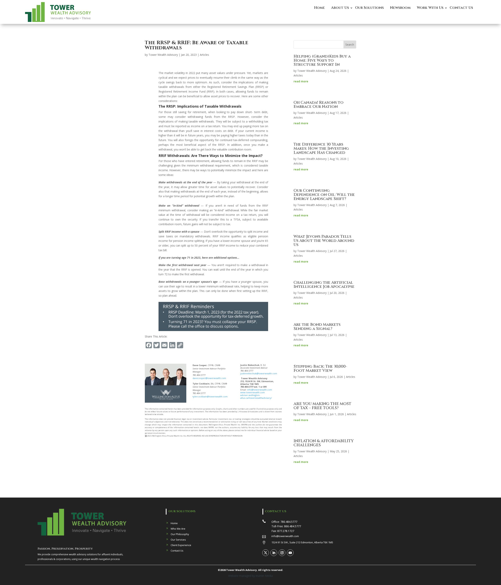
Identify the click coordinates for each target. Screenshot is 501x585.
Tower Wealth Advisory (163, 55)
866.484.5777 (292, 526)
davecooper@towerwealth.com (209, 378)
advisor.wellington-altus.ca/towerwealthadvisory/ (256, 396)
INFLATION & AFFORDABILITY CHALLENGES (324, 443)
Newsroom (400, 7)
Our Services (178, 539)
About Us (340, 7)
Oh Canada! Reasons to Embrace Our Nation (318, 104)
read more (301, 81)
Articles (204, 55)
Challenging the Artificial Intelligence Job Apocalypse (324, 284)
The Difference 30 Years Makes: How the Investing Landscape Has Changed (321, 148)
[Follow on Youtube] (290, 552)
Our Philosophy (180, 534)
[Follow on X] (265, 552)
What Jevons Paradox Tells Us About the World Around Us (324, 240)
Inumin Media (264, 576)
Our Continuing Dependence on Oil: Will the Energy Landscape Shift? (324, 194)
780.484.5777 (288, 522)
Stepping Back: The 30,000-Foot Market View (320, 368)
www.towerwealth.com (252, 392)
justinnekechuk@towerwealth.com (258, 373)
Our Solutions (369, 7)
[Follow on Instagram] (282, 552)
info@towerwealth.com (259, 389)
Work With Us (430, 7)
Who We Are (178, 528)
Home (319, 7)
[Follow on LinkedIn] (273, 552)
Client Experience (181, 545)
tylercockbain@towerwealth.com (210, 396)
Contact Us (461, 7)
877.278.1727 (285, 531)
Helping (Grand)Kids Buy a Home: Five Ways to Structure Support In (322, 60)
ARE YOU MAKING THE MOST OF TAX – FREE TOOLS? (322, 405)
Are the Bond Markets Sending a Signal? (317, 326)
